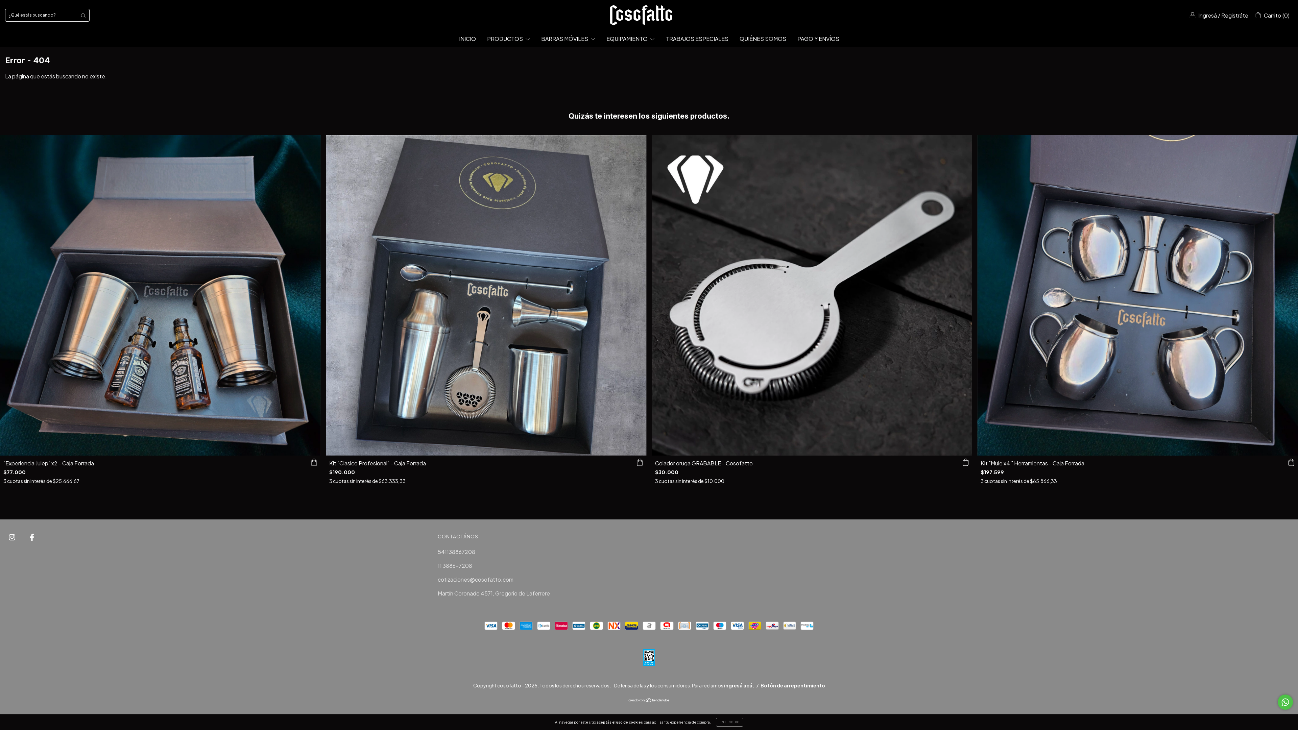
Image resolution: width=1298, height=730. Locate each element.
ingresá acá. (739, 685)
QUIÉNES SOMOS (763, 38)
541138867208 (456, 551)
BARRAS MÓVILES (565, 38)
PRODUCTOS (505, 38)
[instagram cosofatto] (12, 536)
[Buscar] (83, 15)
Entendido (730, 722)
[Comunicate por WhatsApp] (1285, 702)
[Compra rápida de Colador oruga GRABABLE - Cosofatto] (965, 462)
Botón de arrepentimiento (793, 685)
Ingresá (1207, 15)
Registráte (1234, 15)
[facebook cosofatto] (32, 536)
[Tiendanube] (649, 700)
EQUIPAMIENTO (627, 38)
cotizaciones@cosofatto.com (475, 579)
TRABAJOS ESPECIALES (697, 38)
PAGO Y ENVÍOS (818, 38)
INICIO (467, 38)
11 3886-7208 (455, 565)
